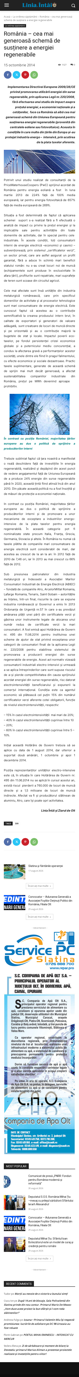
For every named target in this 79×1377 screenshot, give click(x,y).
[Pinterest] (25, 75)
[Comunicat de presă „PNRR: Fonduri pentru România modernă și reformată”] (14, 1181)
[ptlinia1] (39, 950)
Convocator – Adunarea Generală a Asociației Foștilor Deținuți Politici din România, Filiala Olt (50, 900)
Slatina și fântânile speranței (45, 865)
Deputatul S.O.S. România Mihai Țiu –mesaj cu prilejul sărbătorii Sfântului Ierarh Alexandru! (50, 1200)
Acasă (7, 16)
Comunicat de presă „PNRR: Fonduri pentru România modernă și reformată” (49, 1179)
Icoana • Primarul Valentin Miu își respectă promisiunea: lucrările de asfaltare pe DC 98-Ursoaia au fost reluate (39, 1324)
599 (16, 823)
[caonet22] (39, 1062)
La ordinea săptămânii (25, 16)
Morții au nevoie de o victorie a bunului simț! (41, 1293)
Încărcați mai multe (38, 886)
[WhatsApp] (34, 75)
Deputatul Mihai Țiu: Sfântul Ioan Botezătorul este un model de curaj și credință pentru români (50, 1242)
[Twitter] (16, 75)
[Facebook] (8, 75)
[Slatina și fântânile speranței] (14, 871)
